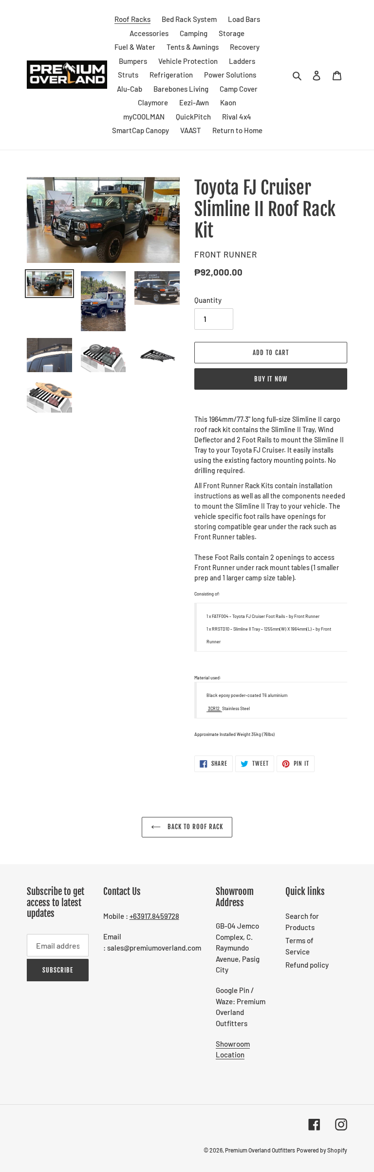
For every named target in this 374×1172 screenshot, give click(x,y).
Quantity (208, 300)
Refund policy (307, 964)
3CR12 (214, 708)
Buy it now (270, 379)
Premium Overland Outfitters (260, 1150)
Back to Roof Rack (195, 827)
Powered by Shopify (322, 1150)
